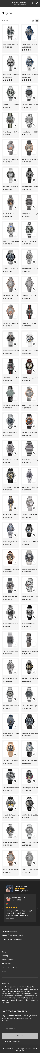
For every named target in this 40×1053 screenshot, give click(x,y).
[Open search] (7, 3)
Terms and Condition (9, 967)
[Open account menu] (32, 3)
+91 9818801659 (24, 935)
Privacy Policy (7, 963)
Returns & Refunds (8, 960)
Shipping (5, 956)
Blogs (4, 971)
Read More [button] (10, 918)
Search (4, 952)
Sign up (20, 1036)
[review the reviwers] (7, 904)
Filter (6, 21)
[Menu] (2, 3)
